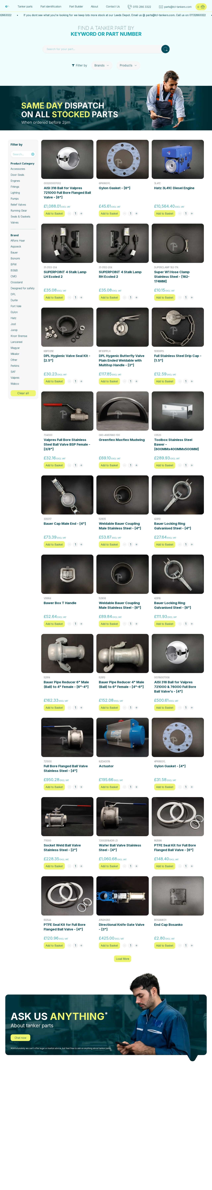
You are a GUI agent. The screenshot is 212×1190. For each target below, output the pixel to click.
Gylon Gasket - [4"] (170, 766)
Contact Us (113, 6)
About (94, 6)
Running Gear (19, 210)
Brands (99, 65)
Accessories (18, 168)
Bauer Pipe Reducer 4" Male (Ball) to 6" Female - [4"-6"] (121, 684)
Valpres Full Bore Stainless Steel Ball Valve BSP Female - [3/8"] (67, 444)
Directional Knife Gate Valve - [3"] (121, 927)
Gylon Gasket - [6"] (114, 188)
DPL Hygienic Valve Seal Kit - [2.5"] (67, 358)
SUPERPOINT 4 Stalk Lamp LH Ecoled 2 (65, 274)
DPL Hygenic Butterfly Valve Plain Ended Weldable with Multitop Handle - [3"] (121, 360)
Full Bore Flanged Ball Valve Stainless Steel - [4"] (66, 768)
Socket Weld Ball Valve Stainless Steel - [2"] (62, 847)
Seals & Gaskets (20, 216)
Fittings (15, 186)
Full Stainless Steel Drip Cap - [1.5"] (177, 358)
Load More (122, 958)
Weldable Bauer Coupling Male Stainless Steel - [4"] (120, 526)
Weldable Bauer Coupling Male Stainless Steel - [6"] (120, 605)
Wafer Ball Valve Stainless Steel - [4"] (120, 847)
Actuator (106, 766)
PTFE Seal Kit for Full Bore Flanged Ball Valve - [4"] (64, 927)
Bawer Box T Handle (60, 603)
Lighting (15, 192)
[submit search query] (165, 49)
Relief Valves (18, 204)
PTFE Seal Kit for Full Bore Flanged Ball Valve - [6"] (175, 847)
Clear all (23, 393)
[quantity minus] (69, 214)
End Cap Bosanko (168, 925)
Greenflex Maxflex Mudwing (122, 440)
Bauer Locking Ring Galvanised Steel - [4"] (172, 526)
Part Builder (76, 6)
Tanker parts (25, 6)
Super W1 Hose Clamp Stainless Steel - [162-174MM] (172, 276)
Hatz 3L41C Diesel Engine (174, 188)
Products (126, 65)
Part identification (50, 6)
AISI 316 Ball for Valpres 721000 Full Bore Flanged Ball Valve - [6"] (67, 192)
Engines (15, 180)
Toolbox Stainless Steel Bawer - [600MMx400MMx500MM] (176, 444)
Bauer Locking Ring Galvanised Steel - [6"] (172, 605)
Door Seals (17, 174)
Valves (15, 222)
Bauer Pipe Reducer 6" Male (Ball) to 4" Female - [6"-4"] (66, 684)
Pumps (15, 198)
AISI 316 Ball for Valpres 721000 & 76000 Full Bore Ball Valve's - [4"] (175, 686)
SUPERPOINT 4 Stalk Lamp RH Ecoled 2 (120, 274)
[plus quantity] (81, 214)
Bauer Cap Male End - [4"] (65, 524)
